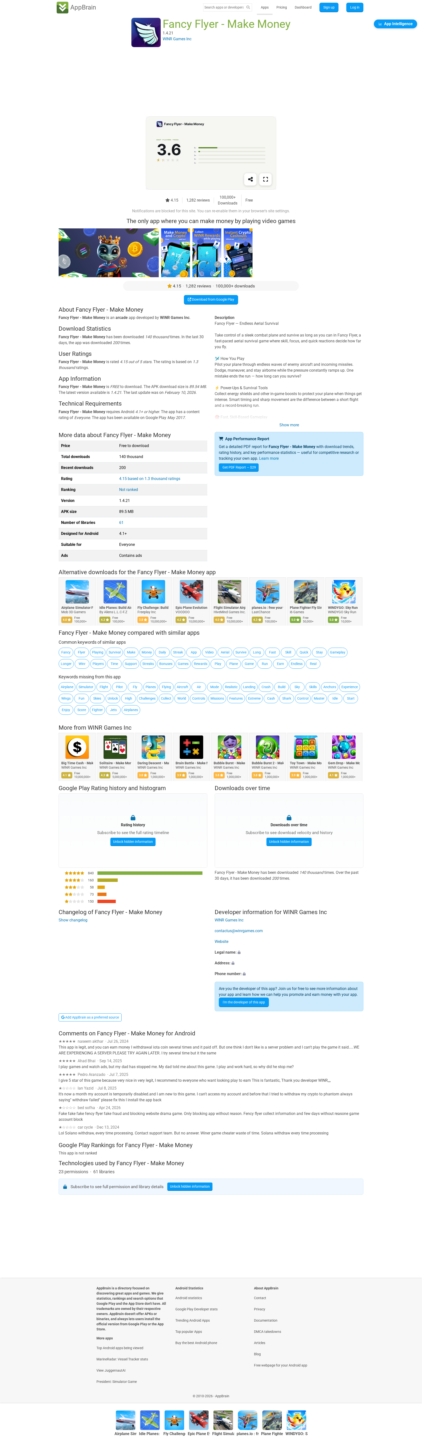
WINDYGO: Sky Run (343, 608)
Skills (313, 687)
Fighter (97, 710)
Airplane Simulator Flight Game (77, 608)
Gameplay (337, 652)
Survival (115, 652)
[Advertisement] (205, 82)
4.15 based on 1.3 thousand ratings (149, 478)
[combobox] (223, 7)
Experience (349, 687)
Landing (249, 687)
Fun (81, 698)
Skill (288, 652)
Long (257, 652)
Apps (265, 7)
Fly (135, 687)
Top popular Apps (188, 1332)
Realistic (231, 687)
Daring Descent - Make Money (153, 763)
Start (351, 698)
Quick (304, 652)
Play (218, 664)
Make (131, 652)
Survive (240, 652)
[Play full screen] (265, 179)
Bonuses (165, 664)
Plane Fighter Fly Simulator (306, 608)
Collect (166, 698)
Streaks (148, 664)
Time (114, 664)
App (194, 652)
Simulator (86, 687)
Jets (113, 710)
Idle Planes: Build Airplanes (115, 608)
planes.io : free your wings (268, 608)
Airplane (67, 687)
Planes (151, 687)
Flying (166, 687)
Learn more (269, 458)
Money (147, 652)
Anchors (329, 687)
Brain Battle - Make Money (191, 763)
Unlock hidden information (133, 842)
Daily (162, 652)
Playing (97, 652)
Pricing (281, 7)
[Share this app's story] (250, 179)
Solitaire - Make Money (115, 763)
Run (265, 664)
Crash (266, 687)
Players (98, 664)
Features (236, 698)
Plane (233, 664)
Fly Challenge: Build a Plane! (153, 608)
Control (302, 698)
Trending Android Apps (192, 1320)
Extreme (254, 698)
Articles (259, 1343)
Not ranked (128, 489)
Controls (198, 698)
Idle (335, 698)
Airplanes (131, 710)
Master (319, 698)
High (128, 698)
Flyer (81, 652)
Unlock (113, 698)
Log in (354, 7)
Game (249, 664)
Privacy (259, 1309)
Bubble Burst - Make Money (229, 763)
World (181, 698)
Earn (280, 664)
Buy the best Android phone (196, 1343)
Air (199, 687)
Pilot (119, 687)
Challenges (147, 698)
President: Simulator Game (116, 1382)
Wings (66, 698)
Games (183, 664)
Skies (97, 698)
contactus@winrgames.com (239, 931)
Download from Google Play (212, 299)
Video (209, 652)
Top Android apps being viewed (119, 1348)
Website (221, 941)
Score (81, 710)
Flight (104, 687)
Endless (297, 664)
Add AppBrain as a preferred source (91, 1017)
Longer (66, 664)
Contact (260, 1298)
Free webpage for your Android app (280, 1365)
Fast (272, 652)
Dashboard (303, 7)
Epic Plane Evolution (191, 608)
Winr (82, 664)
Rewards (200, 664)
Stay (319, 652)
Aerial (225, 652)
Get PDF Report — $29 (239, 467)
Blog (257, 1354)
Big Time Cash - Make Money (77, 763)
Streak (178, 652)
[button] (289, 953)
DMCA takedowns (267, 1332)
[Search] (248, 7)
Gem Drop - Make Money (344, 763)
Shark (286, 698)
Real (313, 664)
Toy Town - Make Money (306, 763)
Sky (297, 687)
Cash (271, 698)
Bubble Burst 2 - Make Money (268, 763)
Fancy (66, 652)
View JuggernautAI (111, 1370)
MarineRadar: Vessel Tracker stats (122, 1359)
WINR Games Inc (110, 727)
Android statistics (188, 1298)
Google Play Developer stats (196, 1309)
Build (281, 687)
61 (121, 522)
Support (131, 664)
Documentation (265, 1320)
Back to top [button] (410, 1393)
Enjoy (66, 710)
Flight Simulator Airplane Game (229, 608)
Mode (214, 687)
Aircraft (182, 687)
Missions (217, 698)
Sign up (329, 7)
